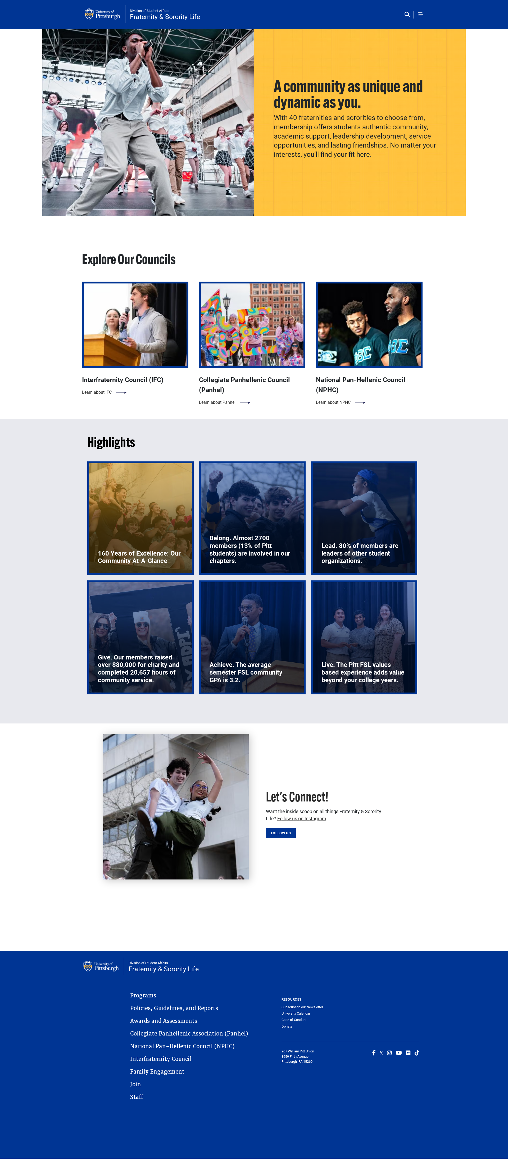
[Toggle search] (408, 15)
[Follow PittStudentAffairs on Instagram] (389, 1052)
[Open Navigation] (420, 15)
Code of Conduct (294, 1019)
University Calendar (296, 1013)
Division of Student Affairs (149, 10)
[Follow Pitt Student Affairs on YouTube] (399, 1052)
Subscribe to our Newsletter (302, 1007)
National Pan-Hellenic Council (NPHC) (182, 1046)
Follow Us (281, 833)
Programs (143, 995)
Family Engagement (157, 1071)
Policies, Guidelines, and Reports (174, 1008)
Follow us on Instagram (301, 818)
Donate (287, 1026)
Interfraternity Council (161, 1059)
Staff (136, 1097)
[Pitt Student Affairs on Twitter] (381, 1052)
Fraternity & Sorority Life (165, 16)
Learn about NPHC (333, 402)
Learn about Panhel (217, 402)
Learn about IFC (97, 392)
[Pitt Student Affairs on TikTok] (417, 1052)
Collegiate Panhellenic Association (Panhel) (189, 1033)
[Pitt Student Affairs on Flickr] (408, 1052)
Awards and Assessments (163, 1021)
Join (135, 1084)
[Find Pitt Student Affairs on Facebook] (374, 1052)
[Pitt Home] (105, 14)
